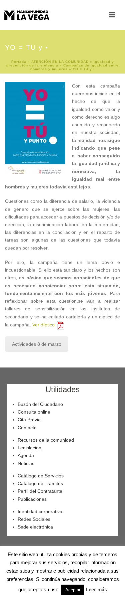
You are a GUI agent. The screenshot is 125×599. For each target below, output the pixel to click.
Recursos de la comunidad (46, 440)
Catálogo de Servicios (41, 475)
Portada (18, 61)
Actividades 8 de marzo (36, 344)
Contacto (27, 427)
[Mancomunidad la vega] (26, 15)
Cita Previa (29, 419)
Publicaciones (32, 499)
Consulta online (34, 412)
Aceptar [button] (72, 589)
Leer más (96, 589)
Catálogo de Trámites (40, 483)
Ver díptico (44, 324)
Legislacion (29, 447)
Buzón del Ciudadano (40, 404)
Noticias (26, 463)
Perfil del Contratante (40, 491)
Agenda (26, 455)
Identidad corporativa (40, 511)
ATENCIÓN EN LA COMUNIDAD (60, 61)
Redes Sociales (34, 519)
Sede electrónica (35, 527)
